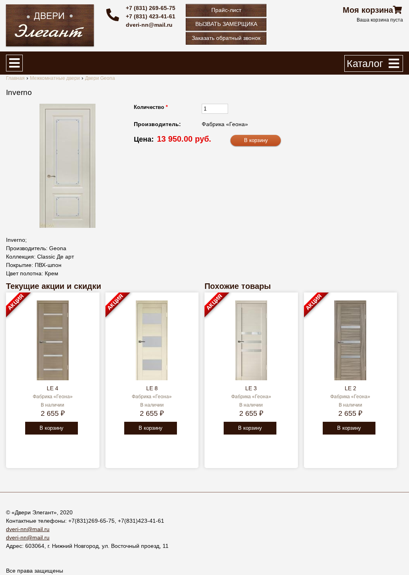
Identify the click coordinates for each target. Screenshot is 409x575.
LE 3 (251, 388)
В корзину (52, 428)
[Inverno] (67, 166)
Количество (151, 107)
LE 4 (52, 388)
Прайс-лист (226, 10)
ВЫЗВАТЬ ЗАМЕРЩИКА (226, 24)
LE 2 (350, 388)
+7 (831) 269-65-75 (150, 8)
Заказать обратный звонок (226, 38)
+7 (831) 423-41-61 (150, 16)
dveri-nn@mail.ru (149, 25)
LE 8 (152, 388)
